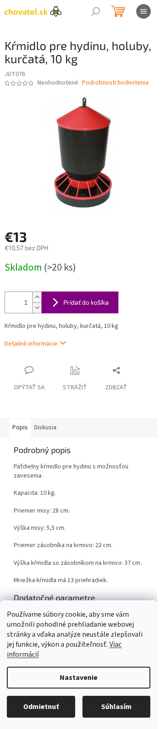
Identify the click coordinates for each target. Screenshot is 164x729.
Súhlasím (116, 707)
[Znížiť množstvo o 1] (36, 307)
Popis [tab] (20, 427)
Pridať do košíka (86, 302)
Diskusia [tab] (45, 427)
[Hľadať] (96, 11)
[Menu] (143, 11)
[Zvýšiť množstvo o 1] (36, 297)
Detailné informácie (31, 343)
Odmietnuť (41, 707)
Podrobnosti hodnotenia (115, 83)
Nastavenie (78, 678)
